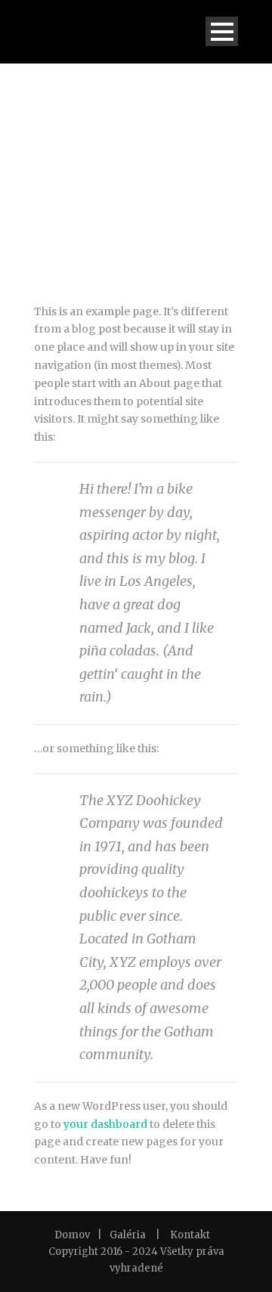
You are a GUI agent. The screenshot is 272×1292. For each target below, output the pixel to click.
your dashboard (105, 1124)
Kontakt (190, 1234)
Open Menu (222, 31)
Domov (72, 1234)
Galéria (128, 1234)
